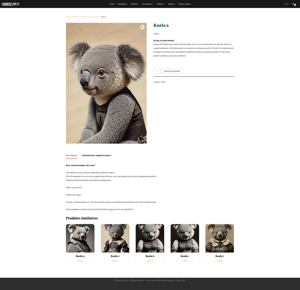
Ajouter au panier (172, 71)
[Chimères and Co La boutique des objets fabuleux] (10, 4)
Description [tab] (71, 155)
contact (286, 4)
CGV (183, 280)
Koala (97, 17)
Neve (68, 286)
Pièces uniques (185, 4)
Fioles (112, 4)
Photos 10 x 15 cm (86, 17)
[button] (127, 4)
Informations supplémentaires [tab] (96, 155)
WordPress (87, 286)
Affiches (75, 17)
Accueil (68, 17)
